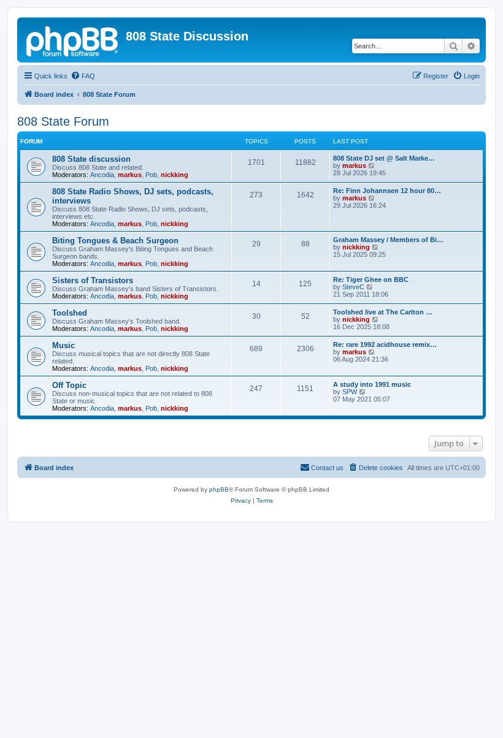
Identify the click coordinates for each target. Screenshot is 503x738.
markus (130, 174)
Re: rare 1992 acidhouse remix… (385, 344)
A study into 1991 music (372, 384)
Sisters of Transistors (92, 280)
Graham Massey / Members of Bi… (388, 239)
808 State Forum (63, 121)
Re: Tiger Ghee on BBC (371, 279)
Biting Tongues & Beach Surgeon (115, 240)
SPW (349, 391)
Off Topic (69, 385)
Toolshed (69, 313)
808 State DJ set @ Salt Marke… (384, 158)
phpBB (219, 489)
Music (63, 345)
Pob (151, 174)
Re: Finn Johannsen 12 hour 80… (387, 190)
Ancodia (102, 174)
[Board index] (73, 39)
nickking (174, 174)
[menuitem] (83, 76)
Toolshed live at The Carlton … (382, 312)
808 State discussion (91, 159)
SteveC (353, 287)
